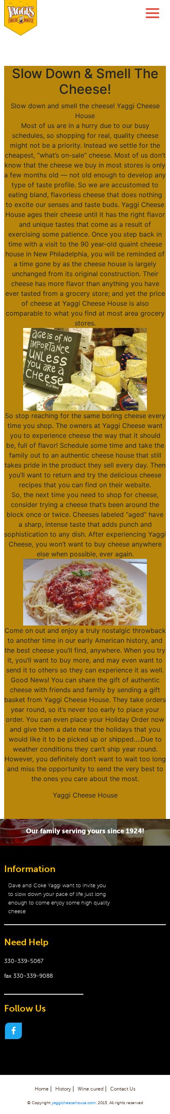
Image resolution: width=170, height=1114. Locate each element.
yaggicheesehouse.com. (74, 1102)
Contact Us (122, 1089)
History (63, 1089)
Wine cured (91, 1089)
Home (42, 1089)
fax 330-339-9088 (28, 976)
